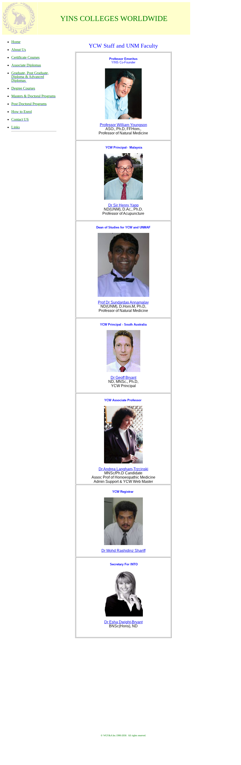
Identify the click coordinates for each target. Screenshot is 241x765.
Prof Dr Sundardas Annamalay (123, 302)
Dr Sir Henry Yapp (123, 205)
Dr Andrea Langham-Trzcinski (123, 469)
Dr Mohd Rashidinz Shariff (123, 551)
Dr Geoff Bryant (123, 378)
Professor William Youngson (123, 125)
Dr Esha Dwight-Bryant (123, 622)
